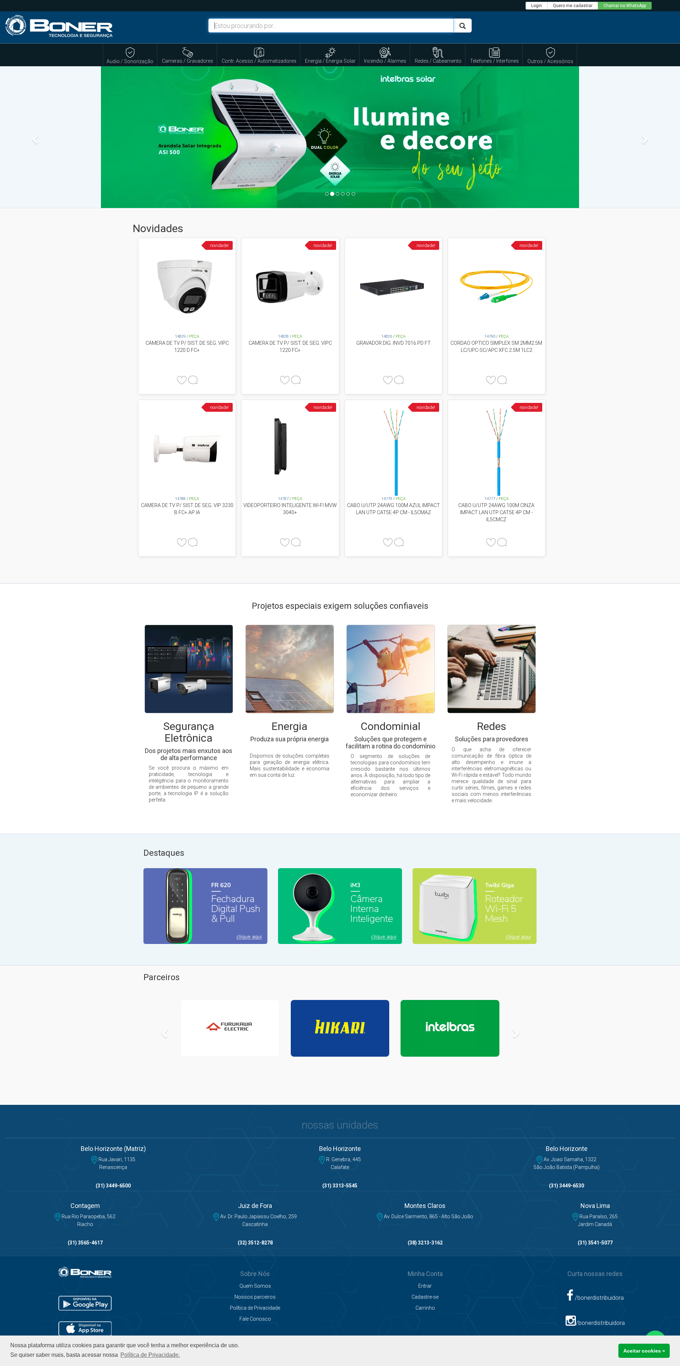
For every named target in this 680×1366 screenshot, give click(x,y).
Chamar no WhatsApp (625, 5)
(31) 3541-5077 (595, 1243)
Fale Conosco (255, 1319)
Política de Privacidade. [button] (150, 1355)
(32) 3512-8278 (255, 1243)
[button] (34, 137)
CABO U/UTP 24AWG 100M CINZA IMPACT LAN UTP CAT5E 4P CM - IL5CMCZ (496, 512)
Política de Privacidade (255, 1308)
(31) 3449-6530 (566, 1185)
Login (536, 5)
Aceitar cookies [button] (644, 1351)
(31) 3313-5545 (339, 1185)
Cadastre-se (425, 1297)
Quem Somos (255, 1286)
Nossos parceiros (255, 1297)
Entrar (425, 1286)
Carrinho (425, 1308)
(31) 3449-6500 (113, 1185)
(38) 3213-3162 (425, 1243)
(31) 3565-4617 (85, 1243)
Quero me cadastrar (573, 5)
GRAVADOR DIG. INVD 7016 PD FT (393, 343)
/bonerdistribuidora (598, 1297)
